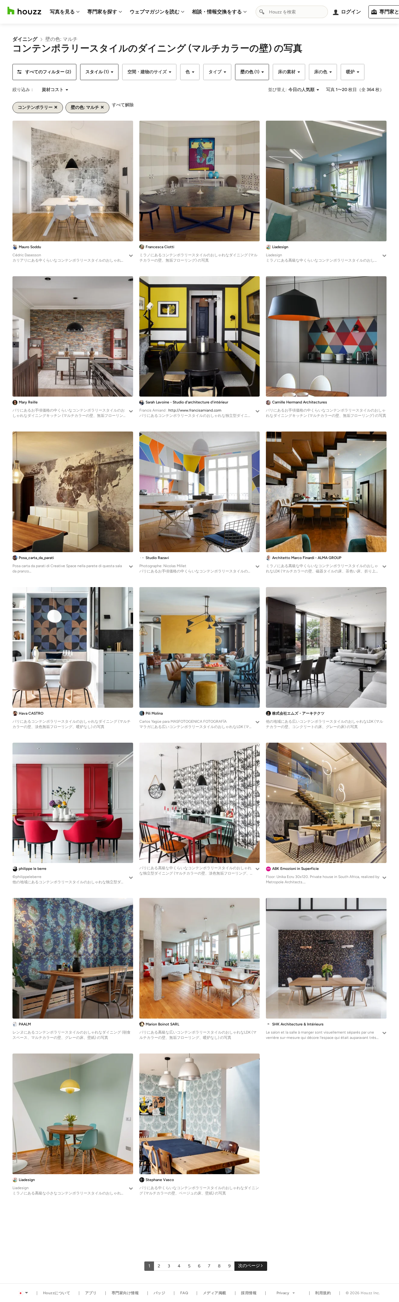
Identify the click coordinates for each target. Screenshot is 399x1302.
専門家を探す (102, 12)
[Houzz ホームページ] (24, 11)
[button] (44, 72)
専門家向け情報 (125, 1293)
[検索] (262, 12)
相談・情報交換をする (217, 12)
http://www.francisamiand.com (194, 410)
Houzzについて (56, 1293)
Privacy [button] (282, 1293)
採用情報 (249, 1293)
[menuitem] (65, 12)
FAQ (184, 1293)
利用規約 (323, 1293)
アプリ (91, 1293)
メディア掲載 (214, 1293)
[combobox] (292, 12)
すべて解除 (123, 105)
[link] (24, 39)
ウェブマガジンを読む (155, 12)
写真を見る (62, 12)
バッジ (160, 1293)
